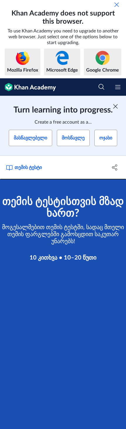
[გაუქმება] (116, 4)
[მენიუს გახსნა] (117, 87)
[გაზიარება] (115, 167)
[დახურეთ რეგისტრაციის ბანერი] (115, 106)
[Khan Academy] (28, 87)
